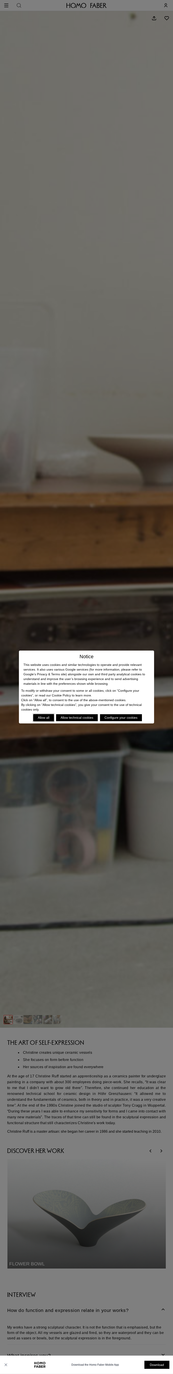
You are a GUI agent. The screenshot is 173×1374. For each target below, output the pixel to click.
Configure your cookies (121, 717)
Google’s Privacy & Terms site (44, 674)
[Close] (6, 1365)
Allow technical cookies (77, 717)
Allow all (43, 717)
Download (157, 1365)
